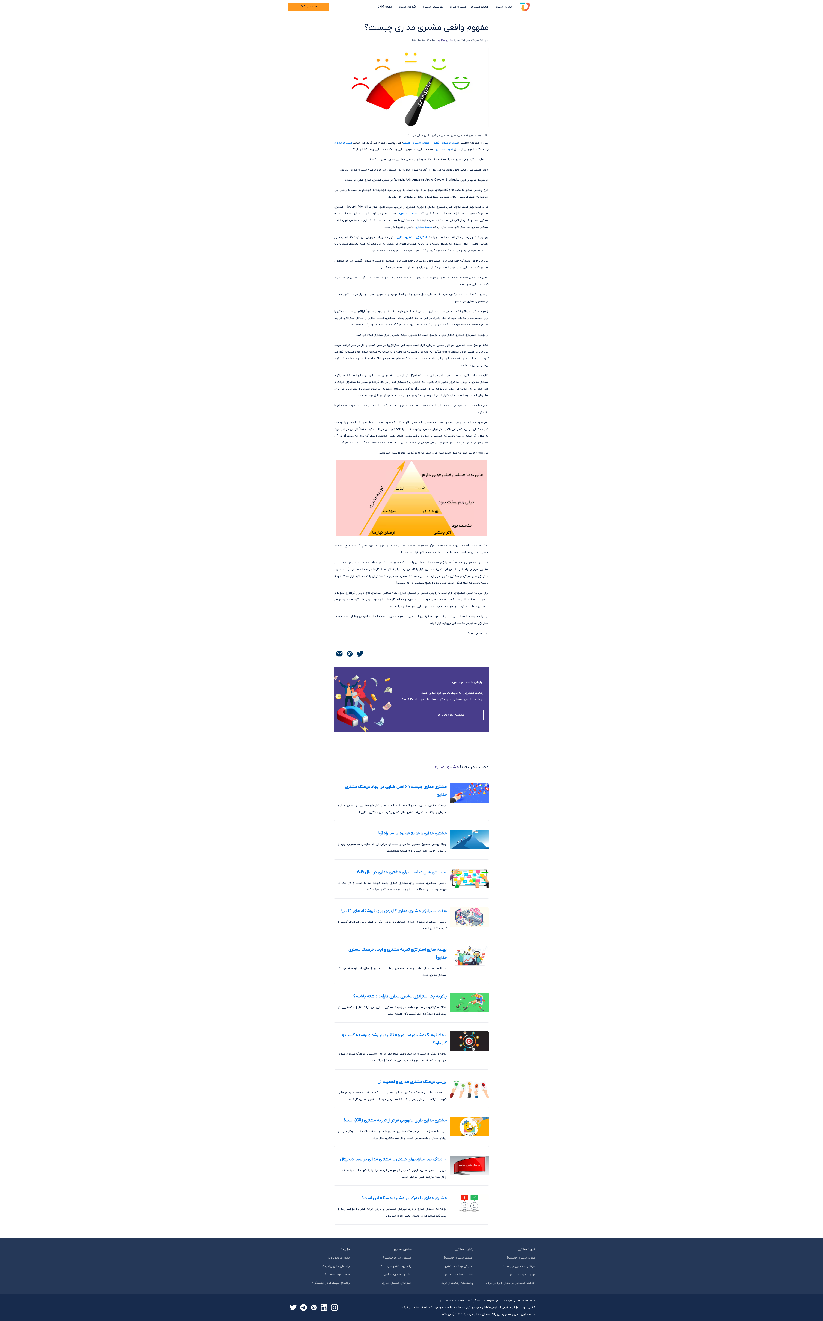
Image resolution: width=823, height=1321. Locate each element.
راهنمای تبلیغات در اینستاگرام (331, 1283)
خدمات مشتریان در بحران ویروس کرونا (510, 1283)
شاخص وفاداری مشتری (397, 1275)
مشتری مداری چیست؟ (397, 1258)
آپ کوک (472, 1314)
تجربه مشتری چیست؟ (521, 1258)
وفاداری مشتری (407, 7)
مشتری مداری (457, 7)
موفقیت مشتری (408, 214)
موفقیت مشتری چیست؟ (519, 1266)
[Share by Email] (339, 653)
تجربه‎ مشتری (444, 149)
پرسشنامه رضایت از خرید (457, 1283)
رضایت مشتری (480, 7)
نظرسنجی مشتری (432, 7)
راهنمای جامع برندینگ (336, 1266)
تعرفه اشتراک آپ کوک (480, 1301)
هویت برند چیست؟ (337, 1275)
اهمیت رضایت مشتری (459, 1275)
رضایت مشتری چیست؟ (458, 1258)
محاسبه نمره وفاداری (451, 715)
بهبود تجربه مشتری (522, 1275)
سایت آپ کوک (309, 6)
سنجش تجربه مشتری (510, 1301)
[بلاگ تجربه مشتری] (524, 7)
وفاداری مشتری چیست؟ (396, 1266)
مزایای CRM (385, 7)
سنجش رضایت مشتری (458, 1266)
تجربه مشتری (503, 7)
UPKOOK (459, 1314)
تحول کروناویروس (338, 1258)
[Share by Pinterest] (349, 653)
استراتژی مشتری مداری (412, 237)
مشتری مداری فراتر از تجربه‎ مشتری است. (430, 143)
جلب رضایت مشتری (451, 1301)
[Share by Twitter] (360, 653)
